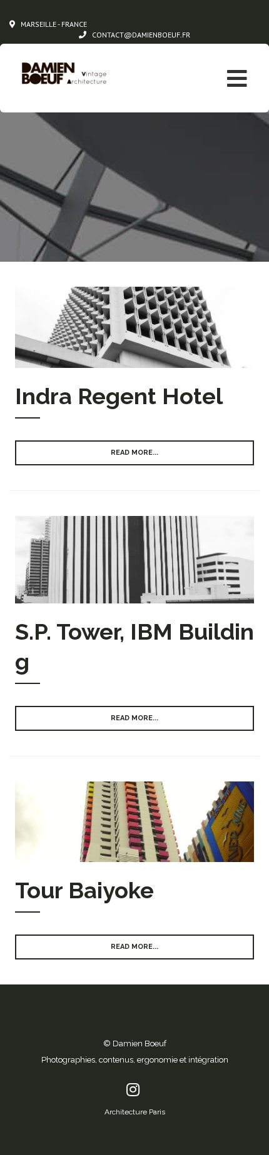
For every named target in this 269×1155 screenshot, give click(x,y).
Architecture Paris (134, 1112)
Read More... (134, 453)
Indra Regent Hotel (119, 396)
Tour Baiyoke (84, 890)
